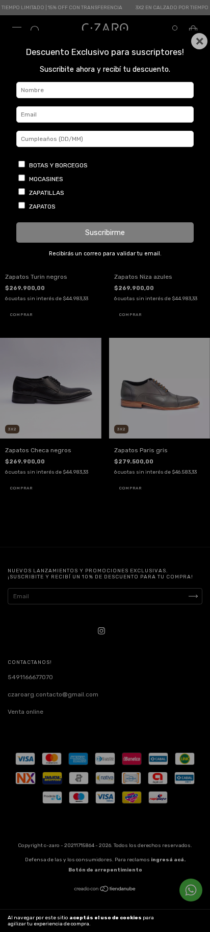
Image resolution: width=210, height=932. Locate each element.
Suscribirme (105, 232)
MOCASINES (46, 179)
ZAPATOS (42, 206)
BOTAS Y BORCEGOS (58, 165)
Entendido (182, 920)
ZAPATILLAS (46, 192)
